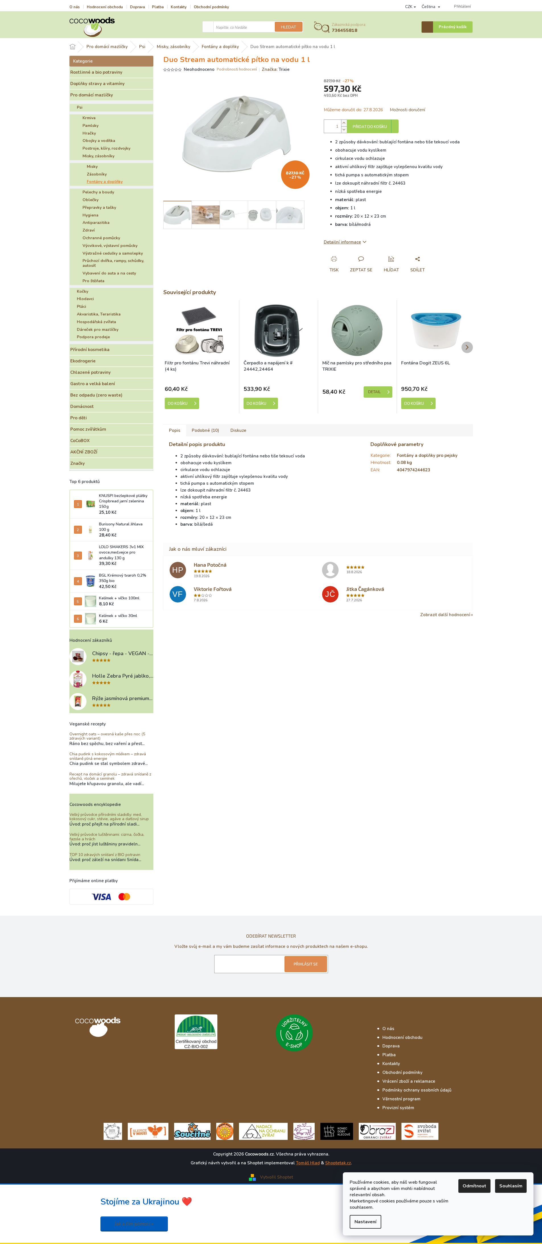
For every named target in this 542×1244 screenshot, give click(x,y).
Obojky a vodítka (99, 140)
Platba (158, 7)
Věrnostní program (401, 1099)
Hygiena (90, 215)
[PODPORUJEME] (113, 1131)
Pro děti (78, 418)
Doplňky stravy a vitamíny (97, 83)
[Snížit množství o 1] (344, 129)
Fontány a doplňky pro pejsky (427, 455)
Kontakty (179, 7)
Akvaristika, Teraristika (99, 314)
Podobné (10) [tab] (205, 430)
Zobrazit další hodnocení (445, 615)
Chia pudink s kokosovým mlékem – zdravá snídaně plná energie (107, 756)
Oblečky (90, 200)
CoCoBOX (80, 440)
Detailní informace (342, 242)
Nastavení (365, 1222)
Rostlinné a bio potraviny (96, 72)
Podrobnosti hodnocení (237, 69)
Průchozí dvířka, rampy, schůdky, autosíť (113, 263)
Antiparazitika (96, 222)
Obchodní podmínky (211, 7)
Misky (92, 166)
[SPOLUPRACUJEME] (148, 1131)
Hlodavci (85, 299)
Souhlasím (510, 1186)
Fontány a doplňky (105, 181)
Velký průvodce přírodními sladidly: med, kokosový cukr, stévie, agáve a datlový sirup (109, 816)
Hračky (89, 133)
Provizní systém (398, 1108)
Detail (374, 392)
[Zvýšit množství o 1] (344, 123)
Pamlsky (90, 125)
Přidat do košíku (370, 126)
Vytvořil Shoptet (276, 1177)
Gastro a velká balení (92, 384)
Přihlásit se (306, 964)
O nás (74, 7)
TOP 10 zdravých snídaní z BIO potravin (104, 855)
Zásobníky (97, 174)
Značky (77, 463)
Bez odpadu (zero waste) (96, 395)
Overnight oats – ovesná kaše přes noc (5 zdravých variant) (107, 736)
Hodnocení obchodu (105, 7)
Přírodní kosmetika (90, 349)
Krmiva (89, 118)
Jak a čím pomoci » (134, 1224)
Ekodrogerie (83, 361)
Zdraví (89, 230)
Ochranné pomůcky (101, 238)
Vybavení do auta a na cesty (109, 273)
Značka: (276, 69)
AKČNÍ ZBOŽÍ (83, 452)
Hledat (288, 27)
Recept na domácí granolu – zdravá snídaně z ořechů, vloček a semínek (110, 776)
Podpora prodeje (93, 337)
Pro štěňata (93, 281)
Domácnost (82, 406)
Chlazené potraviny (90, 372)
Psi (80, 107)
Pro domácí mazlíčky (91, 95)
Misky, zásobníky (98, 156)
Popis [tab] (174, 430)
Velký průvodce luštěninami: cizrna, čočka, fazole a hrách (106, 836)
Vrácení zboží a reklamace (408, 1081)
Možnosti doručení (407, 110)
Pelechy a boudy (98, 192)
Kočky (82, 291)
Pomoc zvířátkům (88, 429)
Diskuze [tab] (238, 430)
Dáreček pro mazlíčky (97, 329)
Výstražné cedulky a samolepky (113, 253)
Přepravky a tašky (99, 207)
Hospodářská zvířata (96, 322)
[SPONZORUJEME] (224, 1131)
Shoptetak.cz (338, 1163)
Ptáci (81, 306)
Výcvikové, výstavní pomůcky (110, 245)
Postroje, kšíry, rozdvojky (106, 148)
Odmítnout (474, 1186)
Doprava (137, 7)
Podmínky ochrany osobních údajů (417, 1090)
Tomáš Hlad (308, 1163)
